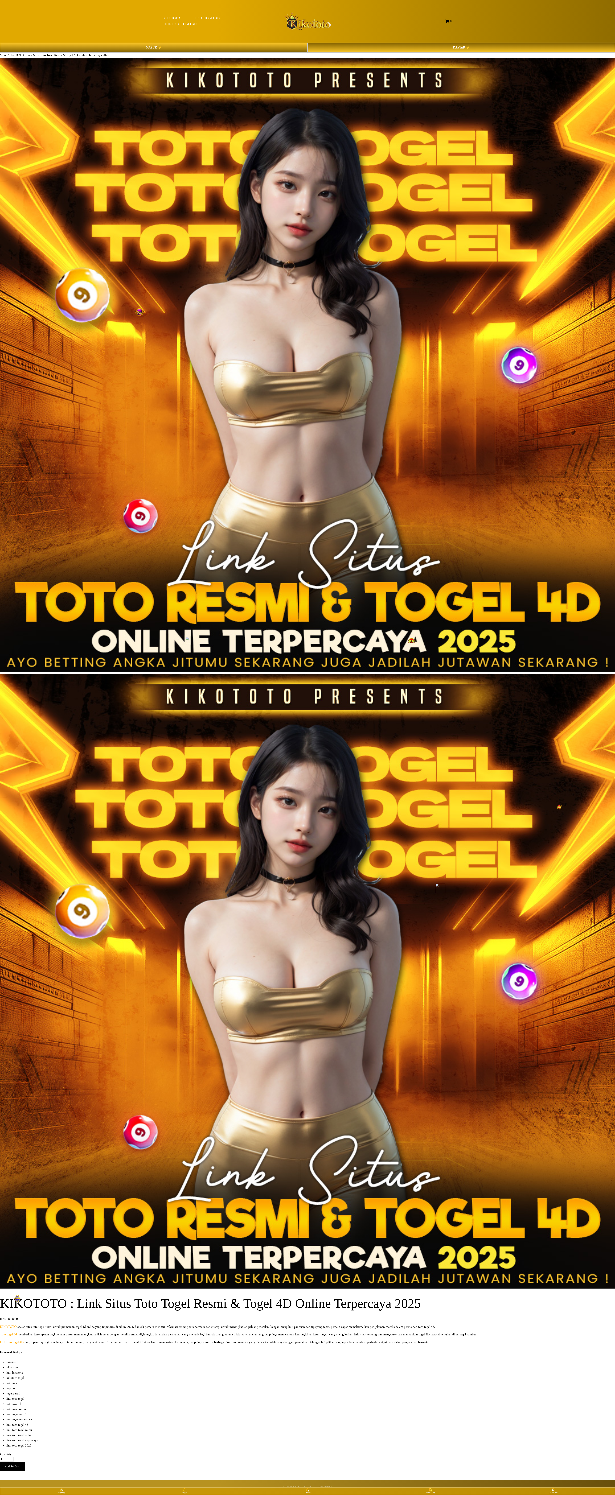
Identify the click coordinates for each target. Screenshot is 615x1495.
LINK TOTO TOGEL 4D (180, 24)
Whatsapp (430, 1492)
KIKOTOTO (171, 18)
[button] (12, 1466)
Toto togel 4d (8, 1334)
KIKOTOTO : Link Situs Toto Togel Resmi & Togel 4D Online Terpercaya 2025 (58, 55)
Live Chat (553, 1492)
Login (184, 1492)
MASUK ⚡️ (154, 47)
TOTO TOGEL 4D (207, 18)
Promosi (61, 1492)
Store (3, 55)
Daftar (307, 1492)
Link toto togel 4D (12, 1342)
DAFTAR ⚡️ (461, 47)
